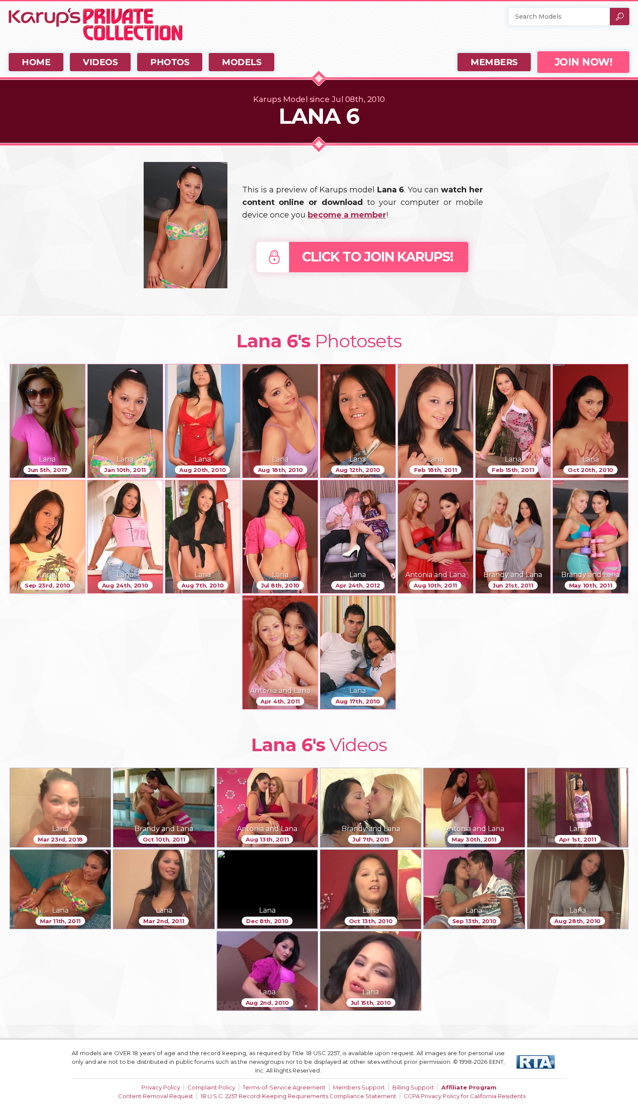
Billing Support (413, 1087)
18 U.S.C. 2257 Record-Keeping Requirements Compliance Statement (298, 1095)
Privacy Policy (160, 1087)
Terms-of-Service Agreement (284, 1087)
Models (241, 62)
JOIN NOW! (583, 62)
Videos (100, 62)
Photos (169, 62)
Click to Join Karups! (377, 257)
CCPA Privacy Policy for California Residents (465, 1095)
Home (36, 62)
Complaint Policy (211, 1087)
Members (494, 62)
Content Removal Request (155, 1095)
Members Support (359, 1087)
